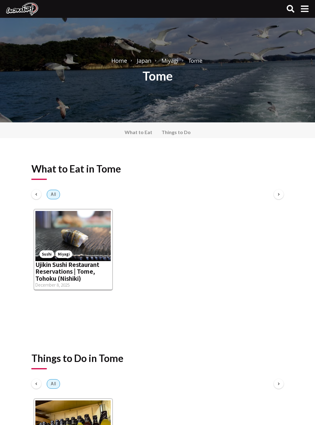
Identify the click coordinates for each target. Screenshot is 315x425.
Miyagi (169, 60)
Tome (195, 60)
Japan (144, 60)
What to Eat (138, 132)
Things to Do (176, 132)
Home (119, 60)
